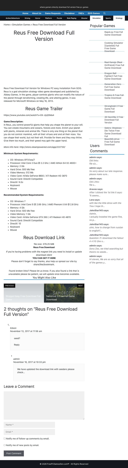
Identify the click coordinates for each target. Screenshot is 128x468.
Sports (108, 18)
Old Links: (94, 182)
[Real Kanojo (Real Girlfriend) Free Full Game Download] (96, 59)
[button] (104, 13)
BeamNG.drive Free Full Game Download (112, 142)
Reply (17, 344)
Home (25, 13)
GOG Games (94, 13)
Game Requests (53, 13)
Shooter (84, 18)
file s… (92, 185)
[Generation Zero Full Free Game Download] (96, 81)
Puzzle (59, 18)
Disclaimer (69, 13)
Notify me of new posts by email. (22, 445)
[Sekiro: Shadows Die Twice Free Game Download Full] (96, 125)
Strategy (119, 18)
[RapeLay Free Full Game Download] (96, 37)
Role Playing (71, 18)
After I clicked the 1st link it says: (105, 192)
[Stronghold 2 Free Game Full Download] (96, 103)
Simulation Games (21, 24)
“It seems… (94, 195)
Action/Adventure (13, 18)
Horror (37, 18)
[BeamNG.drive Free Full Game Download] (96, 136)
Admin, (92, 213)
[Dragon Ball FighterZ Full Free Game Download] (96, 70)
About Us (36, 13)
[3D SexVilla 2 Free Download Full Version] (96, 114)
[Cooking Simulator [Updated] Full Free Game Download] (96, 48)
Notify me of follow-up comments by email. (27, 438)
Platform (48, 18)
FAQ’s (81, 13)
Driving (27, 18)
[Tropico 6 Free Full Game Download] (96, 92)
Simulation (96, 18)
